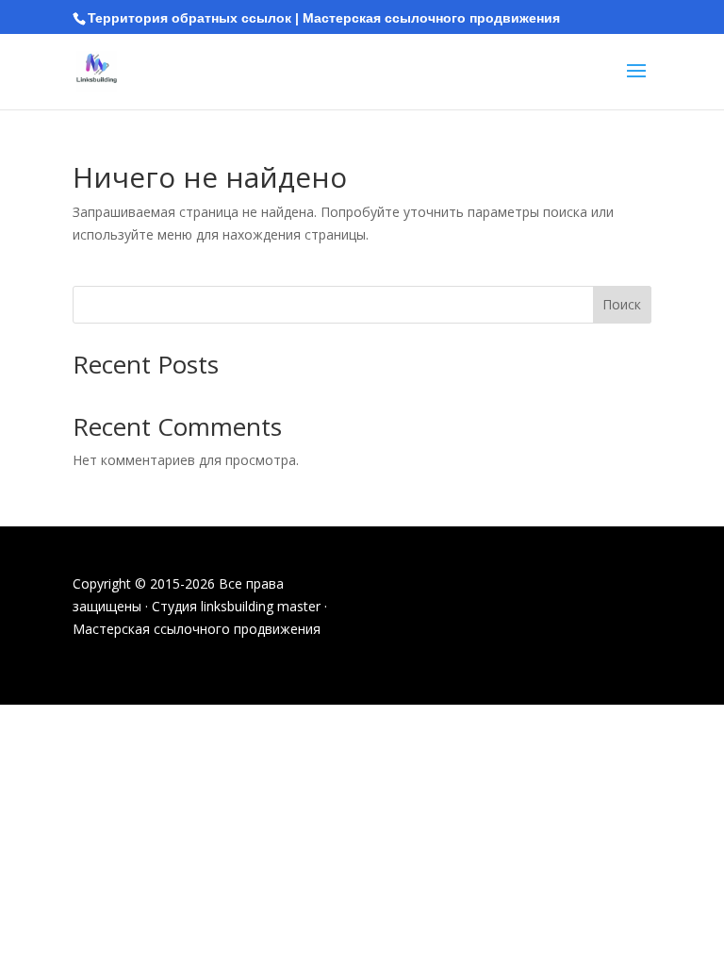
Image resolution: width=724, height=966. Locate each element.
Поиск (621, 304)
